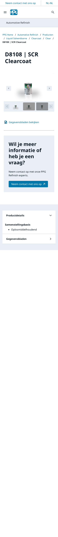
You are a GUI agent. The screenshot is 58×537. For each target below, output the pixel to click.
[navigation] (8, 88)
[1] (16, 106)
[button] (29, 215)
